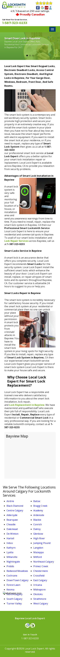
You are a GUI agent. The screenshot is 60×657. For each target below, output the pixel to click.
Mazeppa (38, 552)
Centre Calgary (15, 510)
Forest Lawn (13, 584)
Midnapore (39, 589)
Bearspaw (12, 519)
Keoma (10, 589)
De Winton (12, 533)
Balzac (36, 501)
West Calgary (40, 603)
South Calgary (14, 598)
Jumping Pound (42, 543)
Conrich (37, 524)
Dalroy (37, 529)
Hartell (10, 538)
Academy (38, 510)
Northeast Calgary (43, 561)
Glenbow (38, 533)
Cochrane (12, 575)
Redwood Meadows (17, 571)
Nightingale (13, 561)
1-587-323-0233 (14, 23)
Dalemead (12, 529)
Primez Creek (40, 566)
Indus (10, 543)
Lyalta (10, 552)
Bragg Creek (40, 505)
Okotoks (38, 594)
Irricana (37, 584)
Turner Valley (14, 603)
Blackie (37, 519)
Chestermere (40, 571)
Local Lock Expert (34, 648)
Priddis (10, 566)
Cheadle (11, 524)
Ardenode (38, 515)
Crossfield (39, 575)
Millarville (12, 557)
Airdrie (10, 501)
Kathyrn (11, 547)
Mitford (37, 557)
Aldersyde (12, 515)
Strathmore (39, 598)
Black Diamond (15, 505)
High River (39, 538)
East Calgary (40, 580)
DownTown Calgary (18, 580)
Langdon (38, 547)
